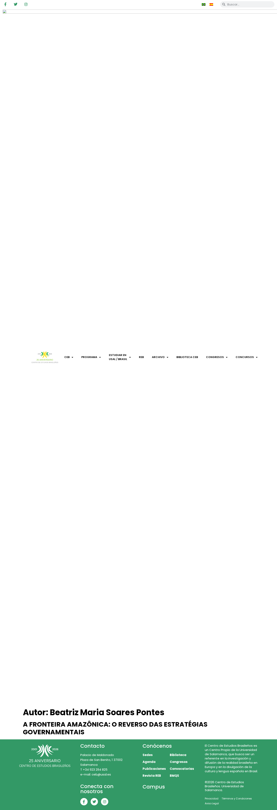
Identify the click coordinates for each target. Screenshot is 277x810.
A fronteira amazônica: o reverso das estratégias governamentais (115, 728)
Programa (89, 357)
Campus (154, 786)
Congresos (215, 357)
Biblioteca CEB (187, 357)
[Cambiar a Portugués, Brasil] (203, 4)
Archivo (158, 357)
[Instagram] (26, 4)
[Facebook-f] (5, 4)
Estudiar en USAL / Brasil (118, 357)
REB (141, 357)
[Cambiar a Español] (211, 4)
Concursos (245, 357)
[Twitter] (15, 4)
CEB (67, 357)
